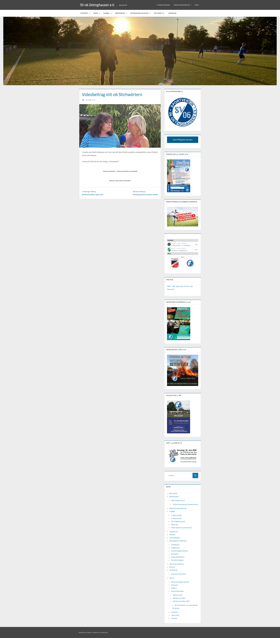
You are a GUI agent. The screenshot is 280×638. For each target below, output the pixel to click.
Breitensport (120, 13)
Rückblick (174, 554)
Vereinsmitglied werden (180, 582)
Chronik (174, 618)
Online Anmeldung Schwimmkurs (185, 504)
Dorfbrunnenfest (179, 598)
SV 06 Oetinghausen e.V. (97, 5)
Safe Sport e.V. (159, 13)
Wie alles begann (177, 560)
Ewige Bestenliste (177, 557)
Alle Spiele (173, 493)
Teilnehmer (175, 545)
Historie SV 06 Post (178, 574)
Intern (197, 5)
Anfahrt (174, 588)
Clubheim (174, 612)
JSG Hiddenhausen (178, 521)
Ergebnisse (175, 548)
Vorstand (174, 585)
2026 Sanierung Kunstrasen (181, 527)
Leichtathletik (174, 538)
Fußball (106, 13)
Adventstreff (177, 595)
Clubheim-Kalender (163, 5)
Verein (95, 13)
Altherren (174, 524)
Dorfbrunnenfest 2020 (181, 601)
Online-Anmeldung (176, 564)
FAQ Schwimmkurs (178, 500)
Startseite (84, 13)
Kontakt (172, 534)
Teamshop (175, 615)
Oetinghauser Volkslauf (139, 13)
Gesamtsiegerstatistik (179, 551)
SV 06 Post (173, 570)
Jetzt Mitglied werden (182, 139)
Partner (172, 567)
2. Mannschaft (176, 518)
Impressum (172, 13)
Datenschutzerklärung (181, 5)
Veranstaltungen (177, 591)
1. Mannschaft (176, 515)
